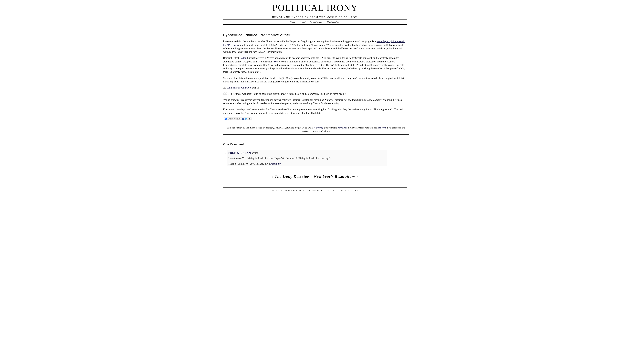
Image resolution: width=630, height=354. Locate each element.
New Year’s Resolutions (335, 176)
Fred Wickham (239, 153)
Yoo (276, 61)
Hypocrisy (318, 127)
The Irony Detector (292, 176)
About (303, 22)
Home (292, 22)
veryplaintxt (314, 190)
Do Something (333, 22)
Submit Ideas (316, 22)
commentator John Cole (239, 87)
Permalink (275, 163)
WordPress (299, 190)
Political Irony (315, 8)
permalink (342, 127)
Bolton (243, 58)
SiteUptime (329, 190)
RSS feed (382, 127)
